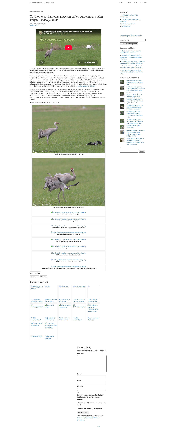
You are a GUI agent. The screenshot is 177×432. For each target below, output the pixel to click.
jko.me (98, 426)
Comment (80, 354)
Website (80, 386)
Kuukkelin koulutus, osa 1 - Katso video (134, 126)
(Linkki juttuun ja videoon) (86, 86)
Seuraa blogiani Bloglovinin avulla (131, 36)
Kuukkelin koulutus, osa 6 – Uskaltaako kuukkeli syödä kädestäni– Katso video (132, 62)
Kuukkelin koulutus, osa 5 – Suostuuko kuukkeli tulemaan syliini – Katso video (132, 67)
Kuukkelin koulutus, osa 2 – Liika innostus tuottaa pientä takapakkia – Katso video (135, 121)
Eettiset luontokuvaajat (128, 24)
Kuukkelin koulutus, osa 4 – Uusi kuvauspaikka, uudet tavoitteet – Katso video (131, 72)
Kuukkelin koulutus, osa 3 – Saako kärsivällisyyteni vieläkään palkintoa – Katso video (134, 114)
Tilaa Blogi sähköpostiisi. (129, 44)
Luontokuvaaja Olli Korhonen (42, 2)
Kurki (32, 12)
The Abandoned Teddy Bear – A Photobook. (130, 20)
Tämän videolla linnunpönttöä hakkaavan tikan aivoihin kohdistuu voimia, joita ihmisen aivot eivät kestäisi (135, 141)
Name (79, 374)
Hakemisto (143, 3)
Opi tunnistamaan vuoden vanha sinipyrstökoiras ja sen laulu (130, 52)
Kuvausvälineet (126, 26)
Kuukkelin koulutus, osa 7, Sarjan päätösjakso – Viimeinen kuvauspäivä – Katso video (131, 57)
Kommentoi (34, 26)
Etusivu (121, 3)
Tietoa (129, 3)
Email (79, 380)
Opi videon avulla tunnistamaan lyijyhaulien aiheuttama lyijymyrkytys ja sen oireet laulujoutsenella (136, 133)
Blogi (135, 3)
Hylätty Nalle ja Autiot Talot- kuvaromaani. (129, 16)
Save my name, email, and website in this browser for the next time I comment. (90, 397)
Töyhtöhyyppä (38, 12)
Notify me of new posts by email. (90, 409)
